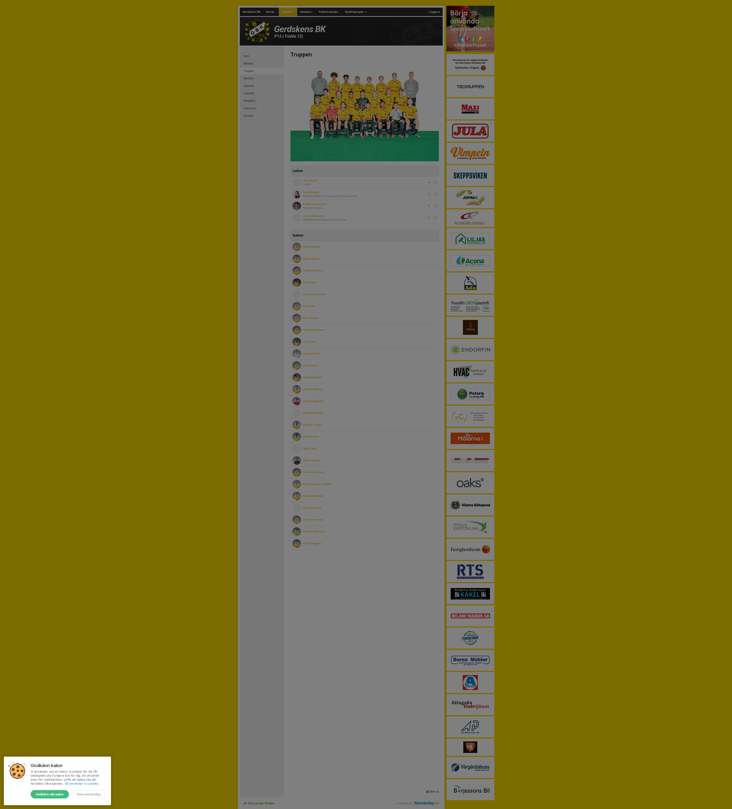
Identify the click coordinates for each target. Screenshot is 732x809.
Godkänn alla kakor (50, 794)
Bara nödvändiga (88, 794)
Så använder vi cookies (81, 783)
